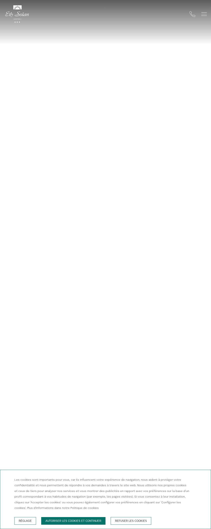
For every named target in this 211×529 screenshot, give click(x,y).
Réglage (25, 520)
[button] (204, 14)
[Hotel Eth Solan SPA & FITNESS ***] (17, 14)
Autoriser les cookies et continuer (73, 520)
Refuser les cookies (131, 520)
